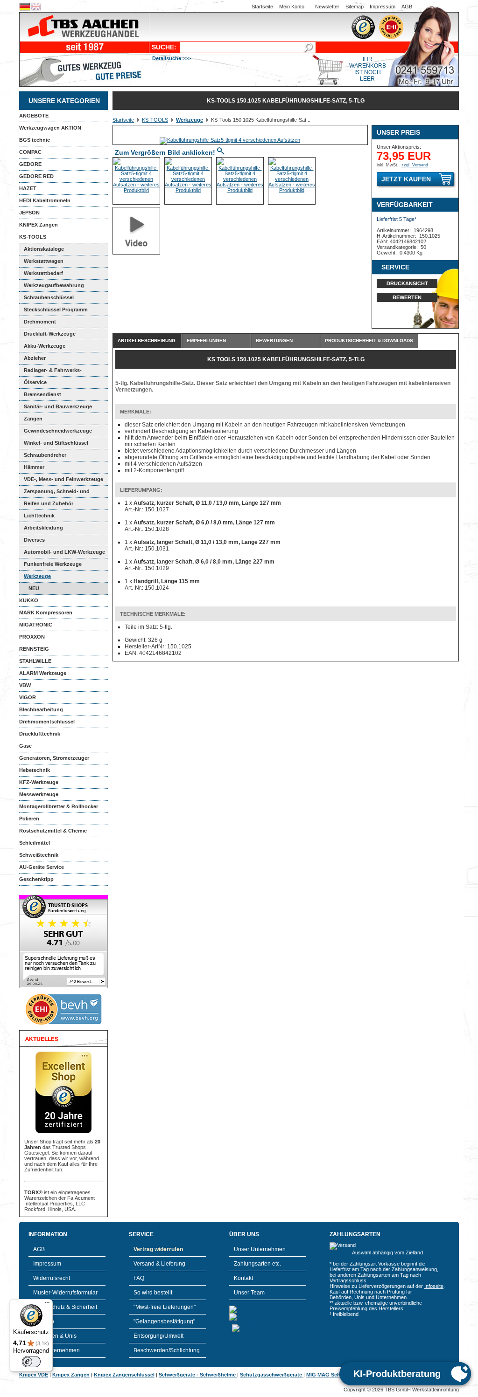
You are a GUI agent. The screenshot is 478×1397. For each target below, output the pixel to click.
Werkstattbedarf (43, 273)
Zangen (33, 418)
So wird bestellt (153, 1292)
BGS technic (34, 140)
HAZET (27, 188)
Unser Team (249, 1292)
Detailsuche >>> (171, 58)
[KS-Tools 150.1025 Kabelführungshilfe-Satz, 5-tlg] (230, 140)
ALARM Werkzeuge (42, 673)
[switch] (31, 1361)
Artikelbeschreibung (147, 340)
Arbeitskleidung (43, 527)
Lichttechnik (39, 515)
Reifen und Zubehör (48, 503)
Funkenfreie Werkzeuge (53, 564)
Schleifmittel (34, 843)
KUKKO (28, 600)
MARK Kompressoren (45, 612)
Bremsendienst (42, 394)
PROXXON (32, 637)
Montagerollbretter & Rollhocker (58, 806)
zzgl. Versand (414, 165)
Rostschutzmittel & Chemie (53, 830)
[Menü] (47, 1304)
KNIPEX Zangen (38, 224)
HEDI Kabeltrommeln (44, 200)
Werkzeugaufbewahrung (54, 285)
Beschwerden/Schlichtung (167, 1350)
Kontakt (243, 1278)
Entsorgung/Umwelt (158, 1336)
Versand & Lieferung (159, 1263)
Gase (25, 746)
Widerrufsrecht (51, 1278)
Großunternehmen (56, 1350)
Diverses (34, 540)
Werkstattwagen (43, 261)
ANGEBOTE (34, 115)
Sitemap (354, 6)
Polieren (29, 818)
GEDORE (30, 164)
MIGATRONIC (35, 624)
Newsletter (327, 6)
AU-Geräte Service (41, 867)
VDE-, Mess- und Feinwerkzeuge (63, 479)
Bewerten (407, 297)
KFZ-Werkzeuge (38, 782)
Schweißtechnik (38, 855)
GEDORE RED (36, 176)
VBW (25, 685)
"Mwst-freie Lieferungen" (165, 1307)
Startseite (262, 6)
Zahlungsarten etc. (257, 1263)
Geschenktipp (36, 879)
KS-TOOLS (32, 237)
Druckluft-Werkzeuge (50, 334)
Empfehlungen (206, 340)
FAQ (139, 1278)
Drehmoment (40, 321)
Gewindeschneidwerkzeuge (58, 431)
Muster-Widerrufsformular (65, 1292)
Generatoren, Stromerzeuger (54, 758)
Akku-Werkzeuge (44, 346)
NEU (33, 588)
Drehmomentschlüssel (47, 721)
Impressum (382, 6)
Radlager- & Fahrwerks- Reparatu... (50, 372)
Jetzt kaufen (406, 179)
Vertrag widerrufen (158, 1249)
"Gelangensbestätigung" (164, 1321)
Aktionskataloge (44, 249)
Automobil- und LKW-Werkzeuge (64, 552)
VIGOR (27, 697)
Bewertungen (274, 340)
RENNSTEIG (34, 649)
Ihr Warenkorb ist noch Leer (367, 69)
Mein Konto (291, 6)
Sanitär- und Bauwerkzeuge (58, 406)
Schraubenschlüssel (49, 297)
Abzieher (35, 358)
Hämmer (34, 467)
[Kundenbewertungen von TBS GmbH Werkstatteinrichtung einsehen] (63, 986)
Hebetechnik (34, 770)
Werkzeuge (37, 576)
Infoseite (433, 1286)
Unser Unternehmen (260, 1249)
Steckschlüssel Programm (56, 309)
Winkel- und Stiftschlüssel (56, 443)
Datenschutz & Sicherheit (65, 1307)
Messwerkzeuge (38, 794)
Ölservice (35, 382)
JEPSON (29, 212)
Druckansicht (407, 283)
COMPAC (30, 152)
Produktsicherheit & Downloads (369, 340)
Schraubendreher (45, 455)
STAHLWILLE (35, 661)
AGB (406, 6)
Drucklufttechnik (39, 733)
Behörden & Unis (55, 1336)
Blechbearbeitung (41, 709)
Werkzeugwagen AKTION (50, 128)
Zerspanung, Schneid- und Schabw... (54, 493)
